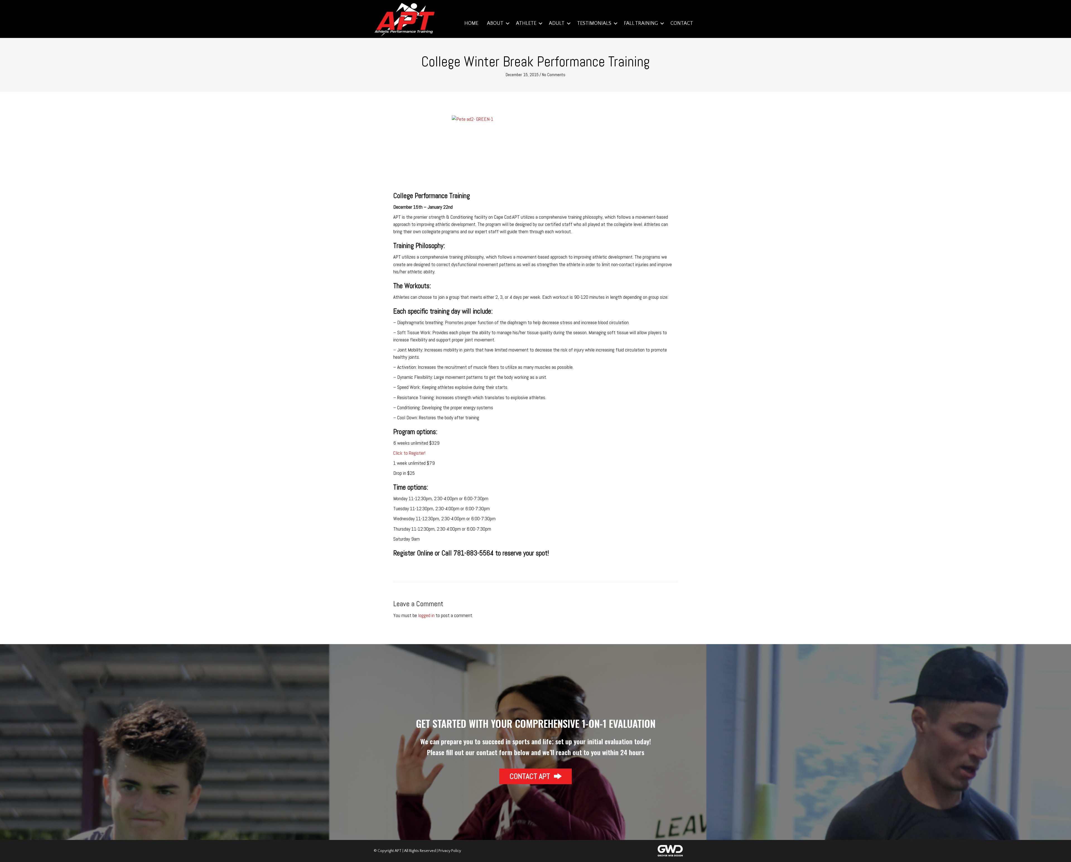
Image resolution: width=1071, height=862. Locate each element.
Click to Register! (409, 453)
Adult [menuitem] (557, 23)
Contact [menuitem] (681, 23)
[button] (507, 23)
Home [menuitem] (471, 23)
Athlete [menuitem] (526, 23)
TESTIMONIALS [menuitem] (594, 23)
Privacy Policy (449, 851)
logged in (426, 615)
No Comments (553, 75)
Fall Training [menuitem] (641, 23)
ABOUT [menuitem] (495, 23)
